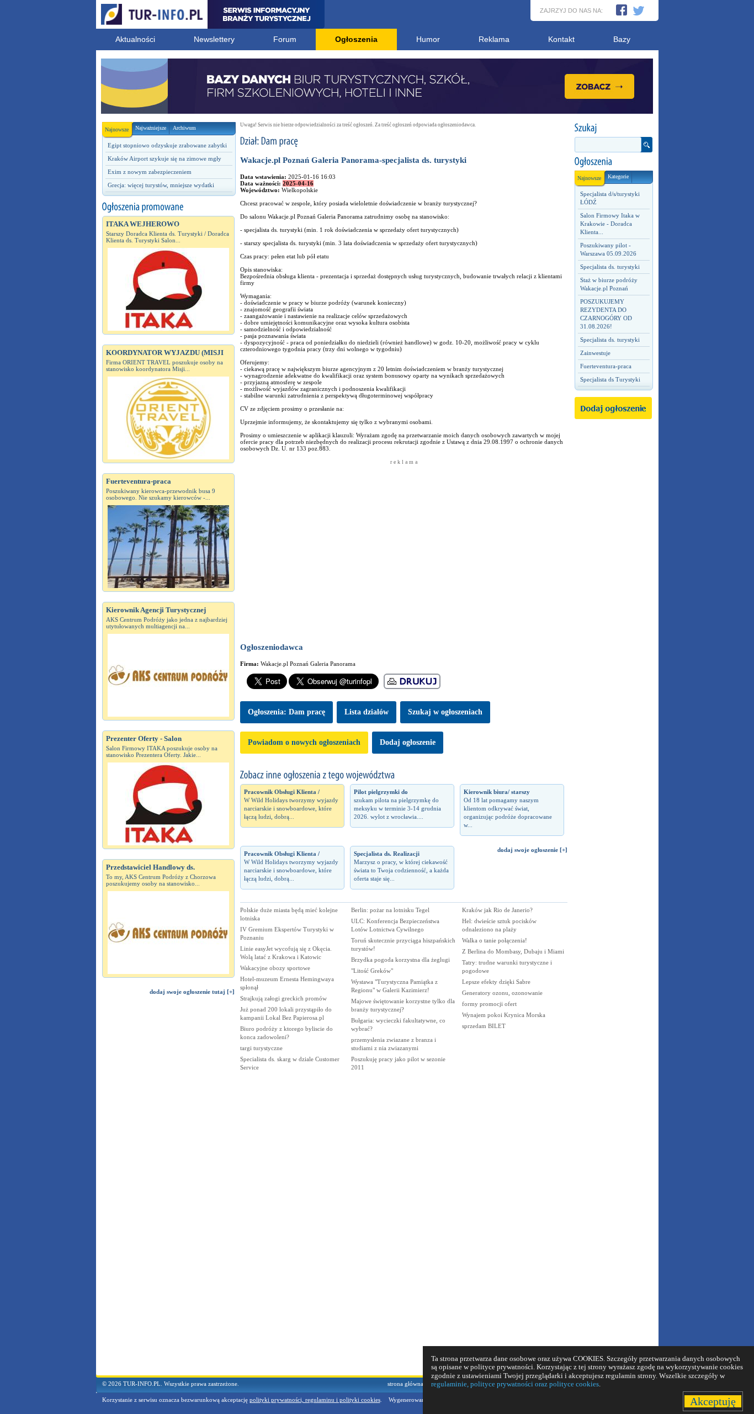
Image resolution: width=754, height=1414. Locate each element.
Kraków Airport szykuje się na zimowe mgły (164, 158)
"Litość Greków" (372, 970)
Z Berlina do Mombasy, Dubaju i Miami (513, 951)
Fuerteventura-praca (605, 366)
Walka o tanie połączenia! (494, 940)
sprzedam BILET (484, 1026)
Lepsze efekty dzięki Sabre (496, 981)
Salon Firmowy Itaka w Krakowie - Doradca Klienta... (610, 223)
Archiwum (184, 128)
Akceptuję (712, 1401)
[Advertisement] (168, 1190)
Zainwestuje (595, 352)
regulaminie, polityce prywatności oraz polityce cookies (515, 1384)
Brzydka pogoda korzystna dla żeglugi (400, 959)
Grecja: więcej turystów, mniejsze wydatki (161, 185)
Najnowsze (117, 129)
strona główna (405, 1383)
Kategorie (618, 176)
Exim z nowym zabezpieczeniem (150, 171)
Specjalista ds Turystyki (610, 379)
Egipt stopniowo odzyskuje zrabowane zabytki (167, 145)
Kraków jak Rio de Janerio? (497, 910)
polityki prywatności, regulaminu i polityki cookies (314, 1399)
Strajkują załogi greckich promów (283, 998)
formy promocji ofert (489, 1003)
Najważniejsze (150, 128)
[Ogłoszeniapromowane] (168, 207)
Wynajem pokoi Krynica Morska (503, 1014)
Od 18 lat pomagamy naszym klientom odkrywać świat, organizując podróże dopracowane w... (508, 808)
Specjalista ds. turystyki (610, 266)
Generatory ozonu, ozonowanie (502, 992)
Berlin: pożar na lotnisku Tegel (390, 910)
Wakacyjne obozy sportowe (275, 968)
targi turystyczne (261, 1048)
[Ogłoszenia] (613, 161)
